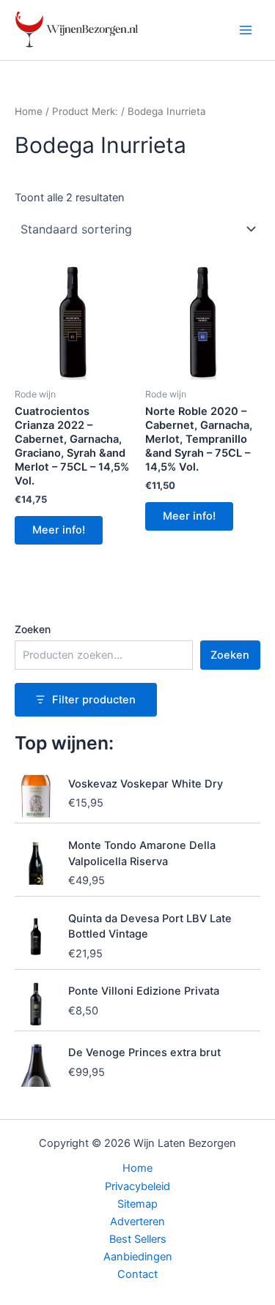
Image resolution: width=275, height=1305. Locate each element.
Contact (137, 1274)
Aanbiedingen (137, 1256)
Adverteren (137, 1221)
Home (29, 111)
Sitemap (137, 1204)
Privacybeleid (137, 1186)
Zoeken (33, 629)
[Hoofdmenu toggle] (245, 30)
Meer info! (58, 529)
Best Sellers (137, 1239)
